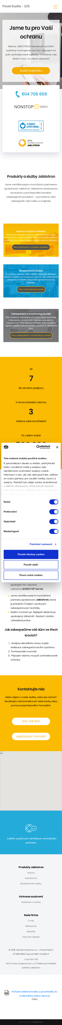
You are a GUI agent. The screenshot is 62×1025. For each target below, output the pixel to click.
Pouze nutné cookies (31, 575)
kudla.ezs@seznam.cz (23, 963)
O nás (31, 920)
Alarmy (31, 872)
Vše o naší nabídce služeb (31, 289)
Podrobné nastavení (41, 544)
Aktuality (31, 931)
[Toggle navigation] (55, 6)
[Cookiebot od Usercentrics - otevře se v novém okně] (37, 447)
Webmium (38, 1022)
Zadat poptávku (31, 71)
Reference (31, 926)
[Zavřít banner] (57, 447)
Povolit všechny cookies (31, 554)
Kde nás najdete (31, 936)
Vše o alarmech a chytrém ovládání (31, 247)
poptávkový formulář (31, 736)
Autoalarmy (31, 878)
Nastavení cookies (31, 902)
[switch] (53, 511)
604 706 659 (31, 721)
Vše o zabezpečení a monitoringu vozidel (31, 335)
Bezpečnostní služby (31, 883)
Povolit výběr (31, 564)
